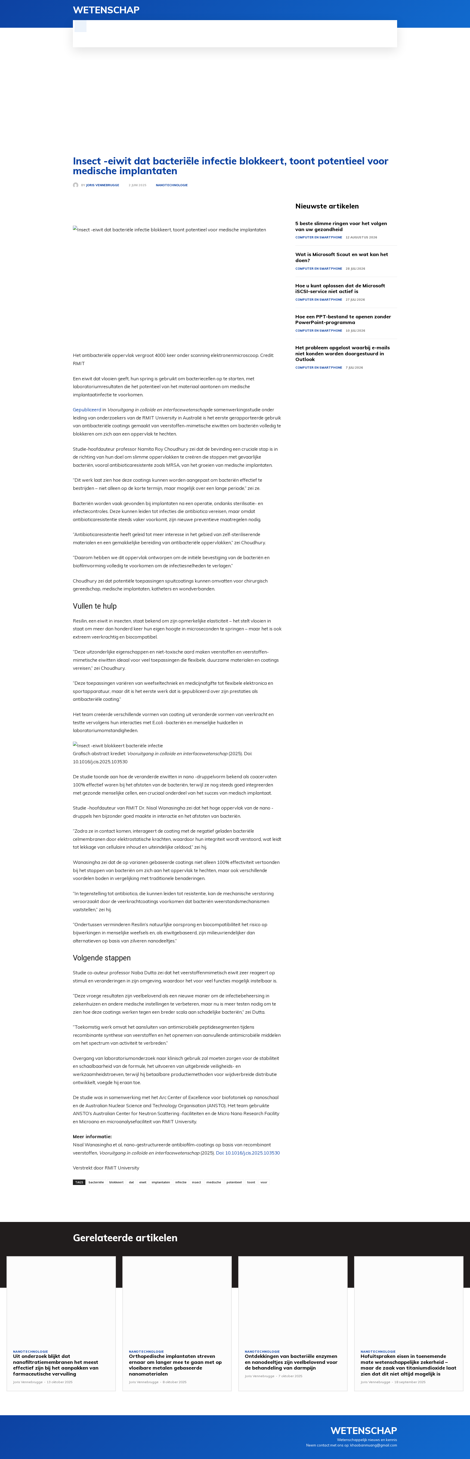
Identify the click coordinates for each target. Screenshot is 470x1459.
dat (131, 1182)
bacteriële (96, 1182)
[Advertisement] (235, 102)
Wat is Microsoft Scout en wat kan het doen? (341, 257)
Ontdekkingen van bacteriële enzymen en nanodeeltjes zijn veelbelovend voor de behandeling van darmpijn (291, 1362)
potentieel (234, 1182)
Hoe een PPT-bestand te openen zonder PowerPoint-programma (343, 319)
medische (213, 1182)
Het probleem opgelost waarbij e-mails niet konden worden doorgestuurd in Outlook (342, 353)
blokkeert (116, 1182)
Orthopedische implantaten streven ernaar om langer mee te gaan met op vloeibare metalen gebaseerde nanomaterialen (175, 1365)
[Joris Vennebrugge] (77, 185)
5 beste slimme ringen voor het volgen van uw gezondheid (341, 226)
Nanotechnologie (172, 185)
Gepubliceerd (87, 409)
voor (264, 1182)
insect (196, 1182)
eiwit (142, 1182)
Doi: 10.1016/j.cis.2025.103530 (248, 1153)
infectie (181, 1182)
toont (251, 1182)
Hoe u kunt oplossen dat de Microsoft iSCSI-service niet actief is (340, 288)
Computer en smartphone (318, 237)
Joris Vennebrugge (102, 185)
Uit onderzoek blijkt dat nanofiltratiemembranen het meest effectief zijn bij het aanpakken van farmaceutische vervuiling (55, 1365)
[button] (80, 26)
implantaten (161, 1182)
